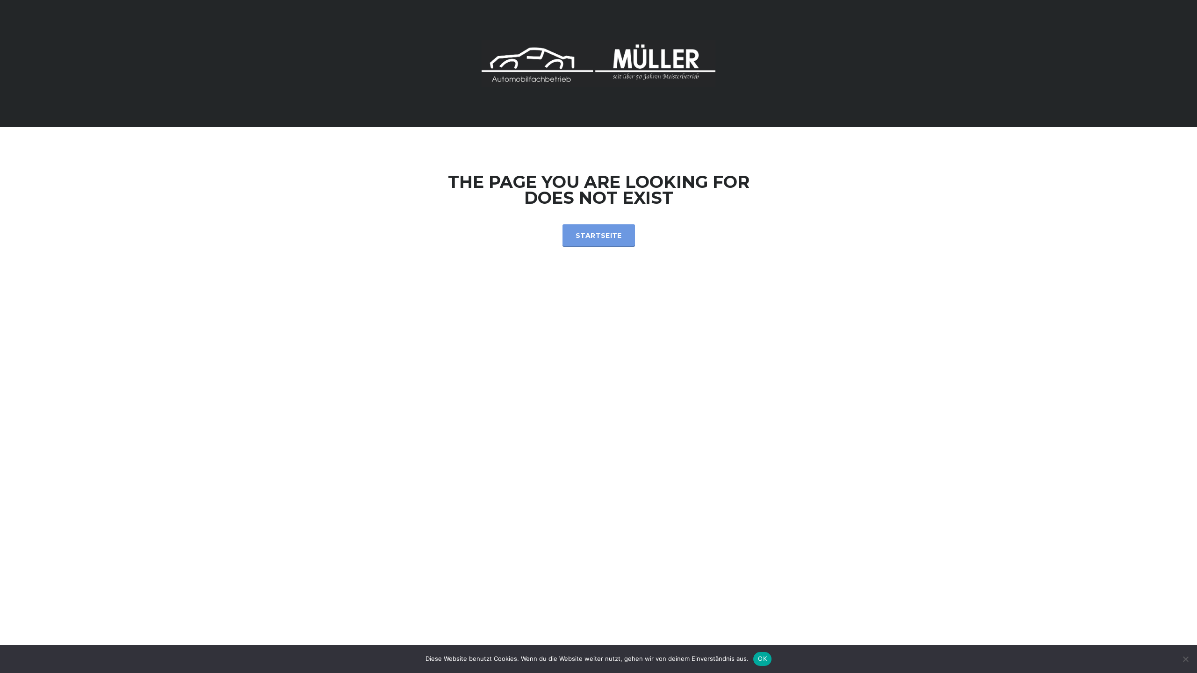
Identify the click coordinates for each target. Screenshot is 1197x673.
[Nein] (1185, 659)
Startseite (599, 235)
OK (762, 658)
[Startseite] (598, 62)
